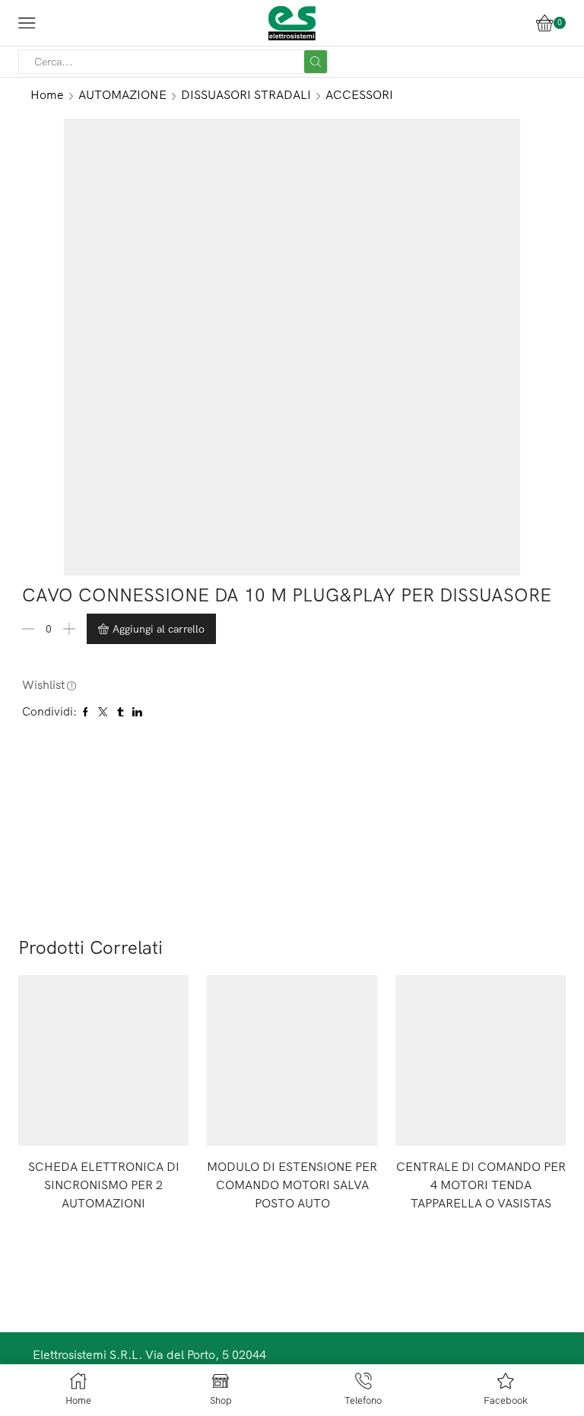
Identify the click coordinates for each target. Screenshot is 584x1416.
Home (47, 94)
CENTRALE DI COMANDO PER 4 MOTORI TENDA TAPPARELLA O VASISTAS (481, 1184)
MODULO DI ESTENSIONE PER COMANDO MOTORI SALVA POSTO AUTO (292, 1184)
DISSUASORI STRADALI (246, 94)
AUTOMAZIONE (122, 94)
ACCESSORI (359, 94)
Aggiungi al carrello (159, 629)
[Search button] (315, 61)
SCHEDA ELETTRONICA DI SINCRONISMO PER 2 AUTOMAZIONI (103, 1184)
